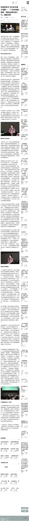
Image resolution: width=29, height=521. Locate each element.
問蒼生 (25, 9)
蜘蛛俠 (22, 10)
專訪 (1, 443)
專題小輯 (22, 389)
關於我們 (3, 518)
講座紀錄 (4, 21)
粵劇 (17, 20)
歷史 (22, 56)
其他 (1, 457)
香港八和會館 (12, 20)
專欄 (22, 365)
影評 (22, 28)
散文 (22, 219)
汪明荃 (3, 20)
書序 (22, 196)
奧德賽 (26, 10)
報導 (1, 17)
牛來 (22, 9)
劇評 (22, 77)
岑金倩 (7, 20)
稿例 (8, 518)
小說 (22, 226)
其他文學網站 (4, 519)
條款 (8, 520)
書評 (11, 450)
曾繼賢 (7, 17)
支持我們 (3, 520)
